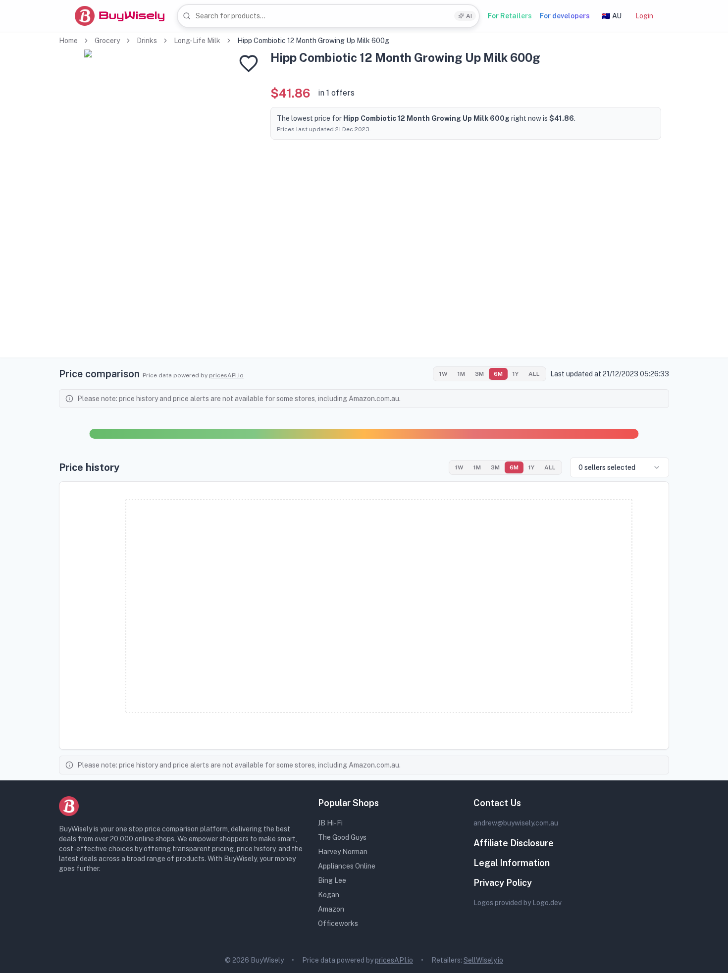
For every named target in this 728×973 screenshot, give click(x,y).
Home (68, 41)
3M (479, 373)
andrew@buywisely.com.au (515, 823)
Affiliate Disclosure (513, 843)
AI (469, 15)
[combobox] (328, 16)
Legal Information (511, 863)
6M (498, 373)
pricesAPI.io (226, 375)
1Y (516, 373)
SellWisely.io (483, 960)
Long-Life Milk (197, 41)
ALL (534, 373)
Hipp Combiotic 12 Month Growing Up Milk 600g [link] (313, 41)
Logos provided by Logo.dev (517, 903)
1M (461, 373)
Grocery (107, 41)
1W (443, 373)
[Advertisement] (364, 288)
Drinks (147, 41)
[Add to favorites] (248, 63)
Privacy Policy (502, 882)
